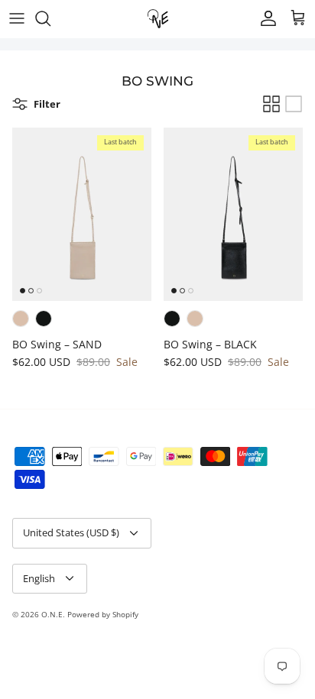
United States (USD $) (71, 532)
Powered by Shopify (102, 614)
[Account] (264, 18)
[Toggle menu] (17, 18)
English (39, 578)
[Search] (50, 18)
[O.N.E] (158, 19)
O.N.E (52, 614)
